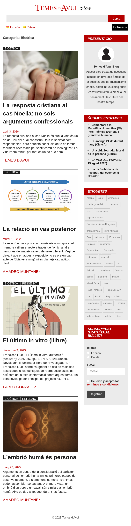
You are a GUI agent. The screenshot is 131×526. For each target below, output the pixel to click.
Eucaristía (109, 250)
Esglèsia (91, 244)
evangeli (105, 257)
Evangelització (94, 263)
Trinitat (108, 309)
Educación (114, 237)
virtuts (108, 316)
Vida (119, 309)
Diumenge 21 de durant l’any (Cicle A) (105, 143)
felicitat (90, 270)
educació (100, 237)
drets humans (111, 231)
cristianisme (102, 211)
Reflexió (29, 398)
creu (89, 211)
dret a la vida (93, 231)
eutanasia (91, 257)
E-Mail (91, 365)
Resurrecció (93, 303)
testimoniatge (93, 309)
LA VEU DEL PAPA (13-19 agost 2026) (105, 161)
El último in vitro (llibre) (35, 340)
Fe (119, 263)
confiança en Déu (95, 204)
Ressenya (29, 283)
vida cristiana (93, 316)
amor (100, 198)
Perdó (98, 296)
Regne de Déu (113, 296)
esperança (105, 244)
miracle (115, 276)
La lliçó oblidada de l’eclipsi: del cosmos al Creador (103, 173)
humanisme (104, 270)
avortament (113, 198)
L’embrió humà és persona (39, 457)
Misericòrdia (93, 283)
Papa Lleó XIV (114, 290)
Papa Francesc (94, 290)
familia (109, 263)
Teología (121, 303)
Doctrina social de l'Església (101, 224)
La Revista (120, 27)
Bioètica (11, 48)
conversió (113, 204)
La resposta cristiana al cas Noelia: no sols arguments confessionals (38, 113)
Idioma (91, 347)
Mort (106, 283)
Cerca (116, 18)
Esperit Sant (93, 250)
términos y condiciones (103, 384)
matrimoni (102, 276)
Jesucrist (119, 270)
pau (88, 296)
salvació (107, 303)
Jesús (90, 276)
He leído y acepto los (103, 382)
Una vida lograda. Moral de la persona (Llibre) (106, 152)
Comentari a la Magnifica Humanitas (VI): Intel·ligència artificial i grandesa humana (105, 130)
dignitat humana (95, 217)
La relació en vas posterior (39, 229)
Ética (118, 316)
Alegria (90, 198)
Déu (89, 237)
